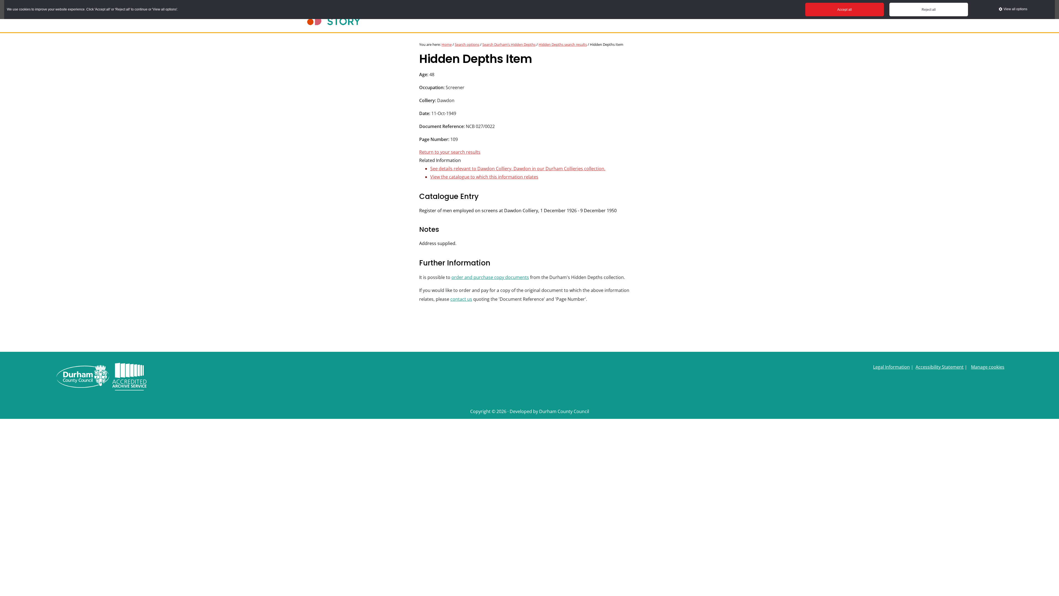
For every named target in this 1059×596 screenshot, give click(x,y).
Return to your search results (449, 152)
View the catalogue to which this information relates (484, 177)
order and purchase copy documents (490, 277)
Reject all (929, 10)
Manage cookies (987, 366)
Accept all (844, 10)
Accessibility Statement (940, 367)
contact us (461, 299)
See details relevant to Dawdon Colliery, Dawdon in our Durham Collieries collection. (517, 169)
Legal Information (891, 367)
